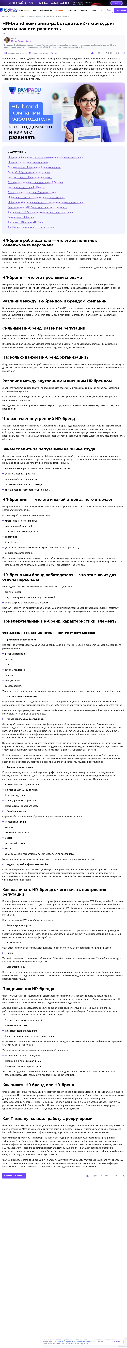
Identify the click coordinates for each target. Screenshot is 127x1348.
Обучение (84, 10)
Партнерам (71, 10)
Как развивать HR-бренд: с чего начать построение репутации (40, 212)
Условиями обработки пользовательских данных (75, 1342)
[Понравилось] (92, 53)
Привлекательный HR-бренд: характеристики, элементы (37, 207)
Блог (102, 10)
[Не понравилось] (99, 53)
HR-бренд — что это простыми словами (28, 162)
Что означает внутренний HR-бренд (26, 187)
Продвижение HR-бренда (21, 217)
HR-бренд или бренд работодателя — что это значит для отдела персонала (46, 202)
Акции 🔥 (59, 10)
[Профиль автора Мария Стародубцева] (7, 40)
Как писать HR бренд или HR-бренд (26, 222)
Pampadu (5, 16)
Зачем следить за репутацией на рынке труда (32, 192)
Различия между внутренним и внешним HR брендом (35, 182)
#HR (3, 33)
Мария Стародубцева (21, 41)
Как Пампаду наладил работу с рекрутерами (31, 227)
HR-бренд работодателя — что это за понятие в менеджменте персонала (45, 157)
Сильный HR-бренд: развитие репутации (29, 172)
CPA (34, 10)
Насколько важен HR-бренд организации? (30, 177)
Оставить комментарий (14, 1176)
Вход (109, 10)
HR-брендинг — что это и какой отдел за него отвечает (36, 197)
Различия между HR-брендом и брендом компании (34, 167)
